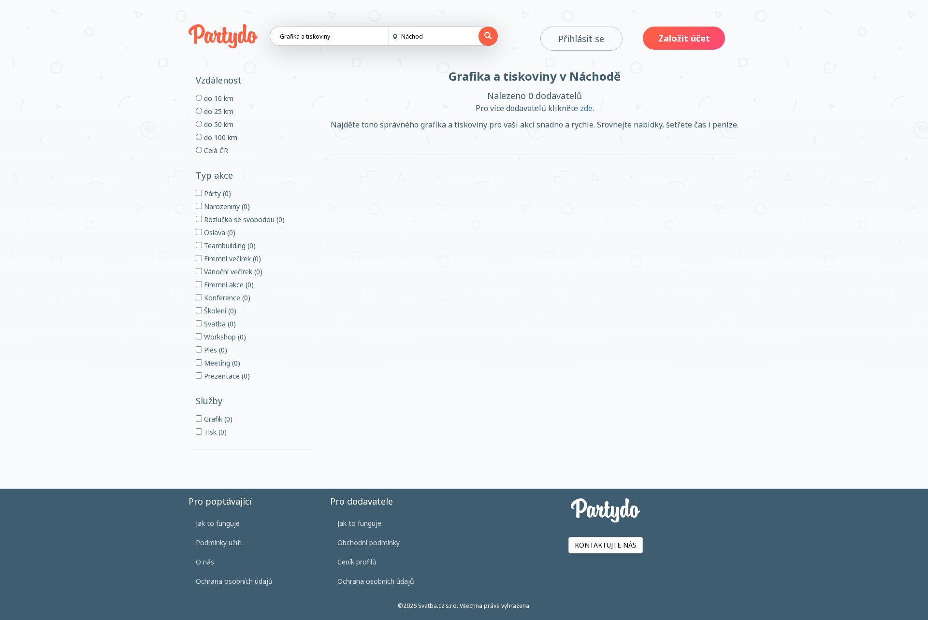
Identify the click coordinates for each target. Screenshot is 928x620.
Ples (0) (214, 349)
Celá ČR (215, 150)
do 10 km (217, 98)
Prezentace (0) (226, 375)
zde (586, 108)
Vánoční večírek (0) (232, 271)
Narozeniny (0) (226, 206)
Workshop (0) (224, 336)
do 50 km (217, 124)
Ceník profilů (357, 561)
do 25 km (217, 111)
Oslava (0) (218, 232)
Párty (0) (216, 193)
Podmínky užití (219, 542)
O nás (205, 561)
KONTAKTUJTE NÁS (606, 545)
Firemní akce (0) (228, 284)
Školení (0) (219, 310)
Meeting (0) (221, 362)
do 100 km (219, 137)
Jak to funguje (218, 523)
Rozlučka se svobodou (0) (243, 219)
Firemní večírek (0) (231, 258)
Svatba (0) (219, 323)
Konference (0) (226, 297)
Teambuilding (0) (229, 245)
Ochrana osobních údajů (234, 581)
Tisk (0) (214, 432)
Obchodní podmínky (368, 542)
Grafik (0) (217, 418)
